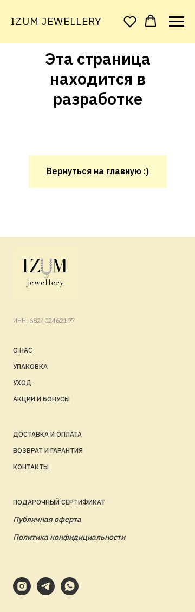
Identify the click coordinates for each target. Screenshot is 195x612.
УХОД (22, 383)
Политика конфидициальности (69, 537)
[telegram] (46, 592)
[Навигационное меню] (176, 21)
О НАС (22, 350)
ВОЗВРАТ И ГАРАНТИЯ (48, 451)
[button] (129, 21)
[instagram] (22, 592)
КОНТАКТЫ (31, 467)
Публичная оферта (47, 519)
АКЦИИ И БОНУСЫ (41, 399)
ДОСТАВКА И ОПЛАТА (47, 434)
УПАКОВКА (30, 366)
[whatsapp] (70, 592)
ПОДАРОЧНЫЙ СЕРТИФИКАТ (59, 502)
